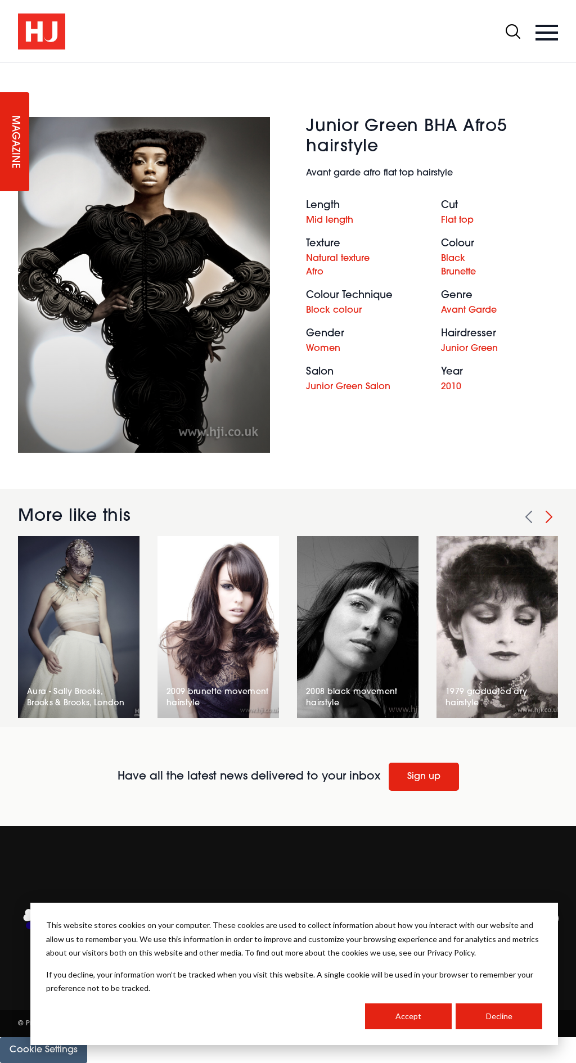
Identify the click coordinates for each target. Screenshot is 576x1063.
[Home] (41, 31)
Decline (499, 1016)
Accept (408, 1016)
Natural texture (338, 258)
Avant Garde (469, 310)
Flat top (457, 220)
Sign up (423, 776)
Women (323, 348)
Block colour (334, 310)
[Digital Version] (9, 69)
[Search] (513, 31)
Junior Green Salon (348, 386)
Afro (314, 272)
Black (453, 258)
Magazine (15, 142)
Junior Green (469, 348)
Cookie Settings (44, 1050)
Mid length (329, 220)
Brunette (458, 272)
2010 (451, 386)
